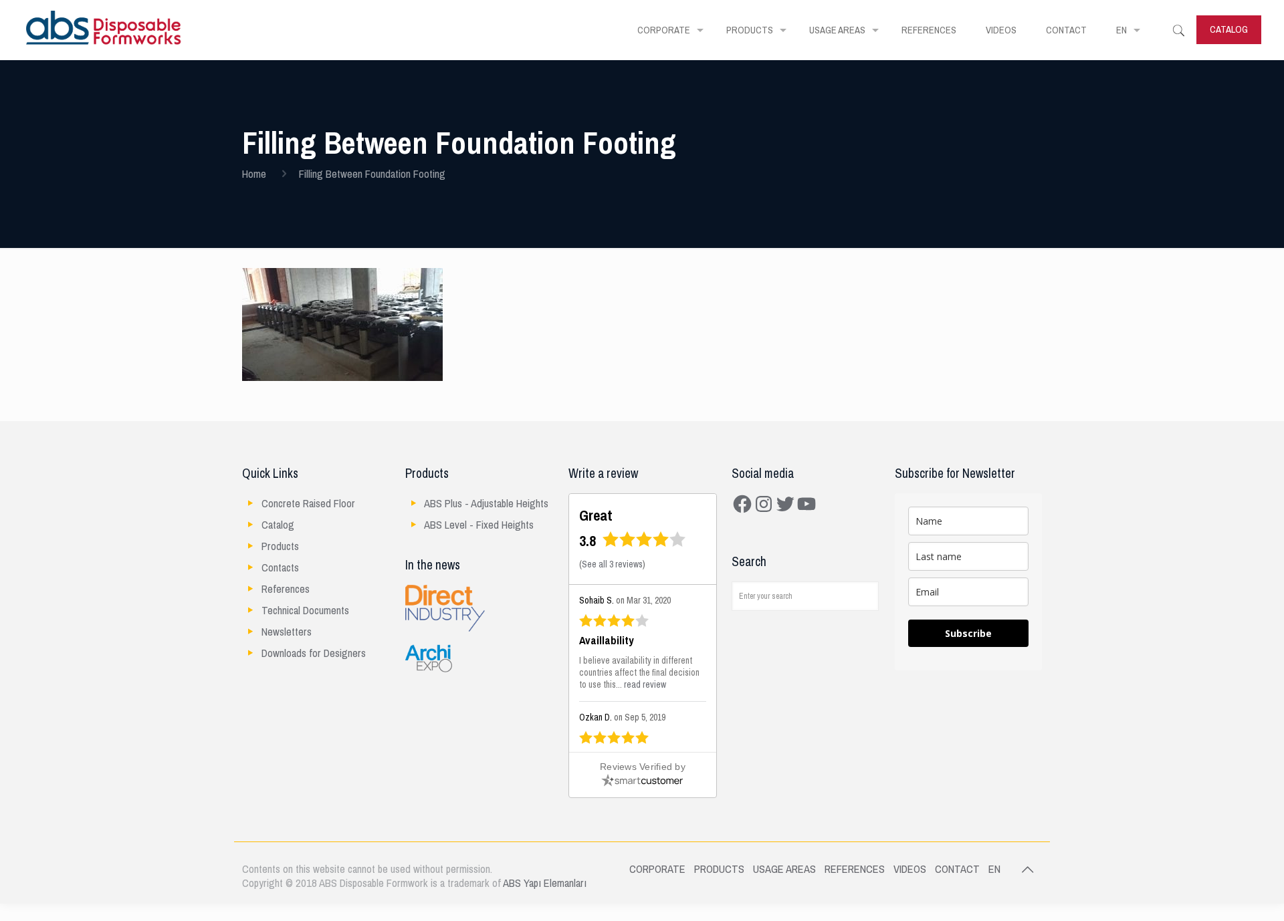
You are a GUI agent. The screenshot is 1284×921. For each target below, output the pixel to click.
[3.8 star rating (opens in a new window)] (644, 543)
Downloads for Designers (313, 653)
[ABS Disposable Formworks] (104, 30)
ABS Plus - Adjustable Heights (486, 503)
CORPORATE (657, 869)
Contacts (280, 567)
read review (645, 684)
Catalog (277, 525)
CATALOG (1229, 29)
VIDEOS (909, 869)
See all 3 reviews (612, 564)
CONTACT (957, 869)
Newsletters (286, 632)
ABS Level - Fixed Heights (479, 525)
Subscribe (968, 633)
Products (280, 546)
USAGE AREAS (784, 869)
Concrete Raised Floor (308, 503)
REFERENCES (855, 869)
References (285, 589)
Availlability (606, 641)
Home (254, 174)
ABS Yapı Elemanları (544, 883)
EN (994, 869)
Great (596, 515)
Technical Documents (305, 610)
